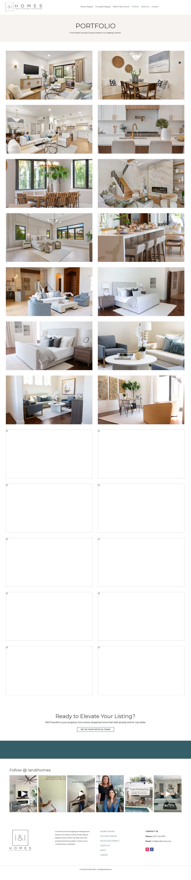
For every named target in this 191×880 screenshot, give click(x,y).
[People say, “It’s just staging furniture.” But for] (167, 793)
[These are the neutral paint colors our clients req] (52, 793)
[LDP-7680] (49, 532)
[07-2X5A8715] (49, 153)
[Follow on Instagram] (147, 849)
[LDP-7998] (49, 694)
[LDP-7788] (49, 424)
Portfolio (135, 7)
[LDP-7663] (49, 586)
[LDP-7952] (49, 315)
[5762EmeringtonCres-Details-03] (49, 207)
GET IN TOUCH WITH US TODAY (96, 729)
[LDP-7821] (141, 369)
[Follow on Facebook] (152, 849)
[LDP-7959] (141, 478)
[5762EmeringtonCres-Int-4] (141, 207)
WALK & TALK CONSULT (109, 841)
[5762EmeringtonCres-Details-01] (141, 153)
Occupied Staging (102, 7)
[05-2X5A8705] (141, 99)
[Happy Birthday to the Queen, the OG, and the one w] (110, 793)
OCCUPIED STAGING (108, 836)
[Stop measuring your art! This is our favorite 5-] (81, 793)
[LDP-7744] (141, 424)
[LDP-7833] (49, 369)
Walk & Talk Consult (121, 7)
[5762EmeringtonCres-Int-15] (49, 261)
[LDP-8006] (141, 694)
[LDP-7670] (141, 532)
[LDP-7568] (49, 640)
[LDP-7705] (49, 478)
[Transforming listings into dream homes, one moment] (23, 793)
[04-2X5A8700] (49, 99)
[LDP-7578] (141, 586)
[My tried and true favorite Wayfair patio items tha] (139, 793)
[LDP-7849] (141, 315)
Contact (155, 7)
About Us (145, 7)
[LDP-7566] (141, 640)
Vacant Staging (86, 7)
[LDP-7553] (141, 261)
